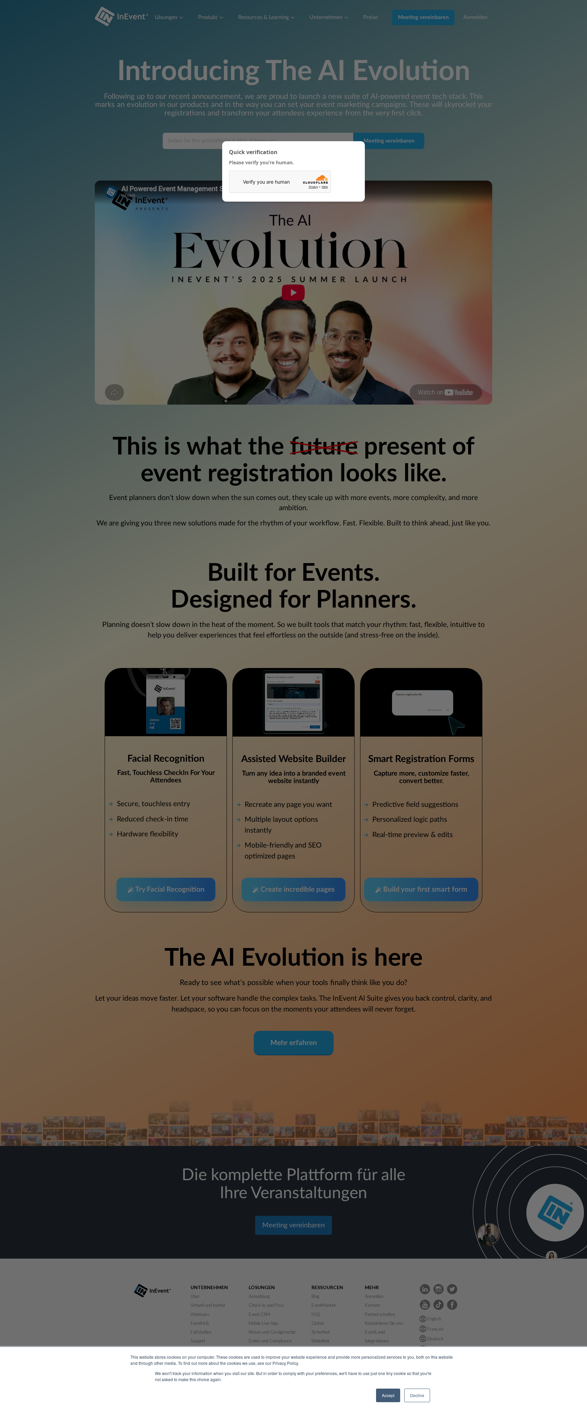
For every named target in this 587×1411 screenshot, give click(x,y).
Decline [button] (417, 1395)
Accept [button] (388, 1395)
